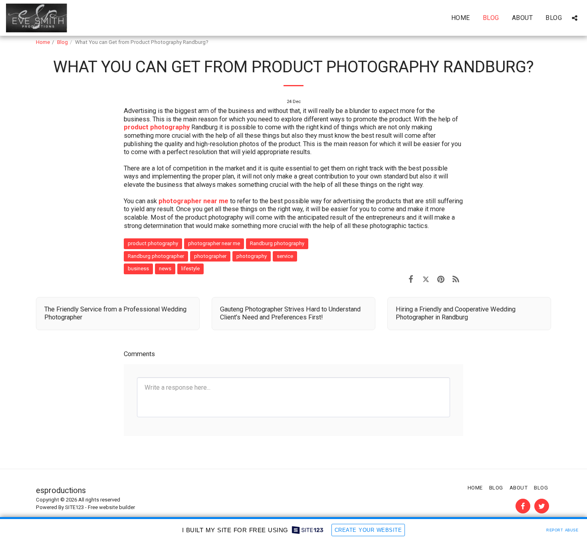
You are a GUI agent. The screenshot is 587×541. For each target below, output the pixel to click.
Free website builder (111, 507)
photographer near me (214, 243)
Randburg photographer (156, 256)
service (285, 256)
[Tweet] (425, 279)
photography (251, 256)
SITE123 (74, 507)
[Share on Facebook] (410, 279)
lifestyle (190, 268)
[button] (575, 18)
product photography (157, 127)
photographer (210, 256)
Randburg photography (277, 243)
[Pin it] (440, 279)
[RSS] (455, 279)
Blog (62, 42)
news (165, 268)
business (138, 268)
